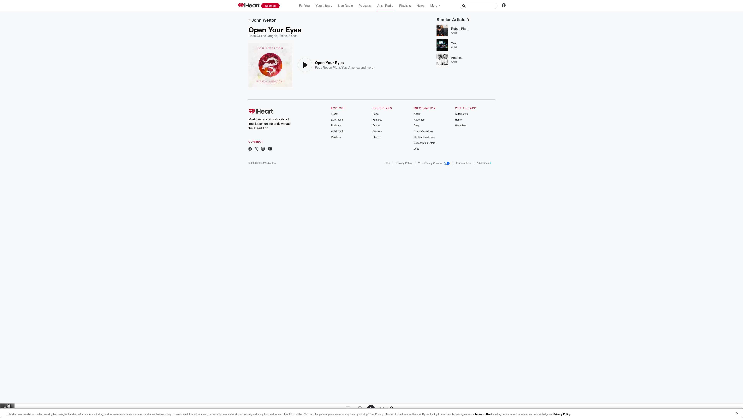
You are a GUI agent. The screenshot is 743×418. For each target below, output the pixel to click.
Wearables (461, 125)
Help (387, 163)
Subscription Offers (424, 143)
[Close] (737, 413)
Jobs (416, 148)
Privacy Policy (404, 163)
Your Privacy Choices (430, 163)
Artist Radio (385, 5)
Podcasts (365, 5)
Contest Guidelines (424, 137)
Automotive (461, 114)
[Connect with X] (256, 149)
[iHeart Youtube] (270, 149)
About (417, 114)
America (354, 67)
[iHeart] (248, 5)
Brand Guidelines (423, 131)
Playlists (405, 5)
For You (304, 5)
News (421, 5)
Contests (377, 131)
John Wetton (264, 20)
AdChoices (483, 163)
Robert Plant (331, 67)
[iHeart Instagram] (263, 149)
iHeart (334, 114)
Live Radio (345, 5)
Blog (416, 125)
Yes (344, 67)
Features (377, 119)
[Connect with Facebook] (250, 149)
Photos (376, 137)
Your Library (324, 5)
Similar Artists (451, 19)
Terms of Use (463, 163)
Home (458, 119)
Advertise (419, 119)
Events (376, 125)
